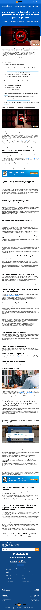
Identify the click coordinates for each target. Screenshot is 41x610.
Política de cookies (35, 600)
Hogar (3, 5)
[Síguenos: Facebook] (23, 554)
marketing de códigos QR (21, 140)
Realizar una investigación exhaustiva (14, 82)
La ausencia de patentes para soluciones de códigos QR (18, 74)
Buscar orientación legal (12, 91)
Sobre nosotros (5, 596)
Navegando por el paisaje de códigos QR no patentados (18, 72)
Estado (3, 597)
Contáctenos (4, 591)
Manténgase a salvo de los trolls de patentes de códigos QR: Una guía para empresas (20, 6)
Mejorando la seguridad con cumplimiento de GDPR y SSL (19, 98)
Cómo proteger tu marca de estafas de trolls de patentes (16, 80)
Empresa (4, 595)
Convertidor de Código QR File (12, 582)
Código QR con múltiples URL (27, 568)
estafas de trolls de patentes (12, 295)
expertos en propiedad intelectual (13, 356)
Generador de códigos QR (18, 224)
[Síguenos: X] (27, 554)
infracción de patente (17, 185)
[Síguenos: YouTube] (17, 554)
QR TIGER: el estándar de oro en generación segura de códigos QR (20, 96)
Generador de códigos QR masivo (28, 571)
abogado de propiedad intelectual (26, 392)
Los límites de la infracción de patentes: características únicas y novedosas (22, 71)
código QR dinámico (20, 258)
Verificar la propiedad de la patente (14, 83)
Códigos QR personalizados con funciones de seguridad (18, 99)
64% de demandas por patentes (32, 158)
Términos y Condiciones (34, 596)
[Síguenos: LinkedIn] (14, 554)
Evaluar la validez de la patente (13, 87)
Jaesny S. (6, 21)
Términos (36, 595)
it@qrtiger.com (36, 590)
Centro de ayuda (5, 593)
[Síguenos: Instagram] (20, 554)
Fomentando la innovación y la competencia (16, 78)
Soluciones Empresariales (6, 599)
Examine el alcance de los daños (13, 89)
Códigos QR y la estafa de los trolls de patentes (14, 64)
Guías (3, 589)
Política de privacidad (35, 599)
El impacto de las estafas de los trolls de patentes (17, 76)
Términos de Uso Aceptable (34, 597)
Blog (7, 5)
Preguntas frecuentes (6, 590)
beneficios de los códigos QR (22, 284)
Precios (3, 600)
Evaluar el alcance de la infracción (14, 85)
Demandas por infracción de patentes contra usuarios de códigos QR (21, 66)
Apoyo (37, 589)
